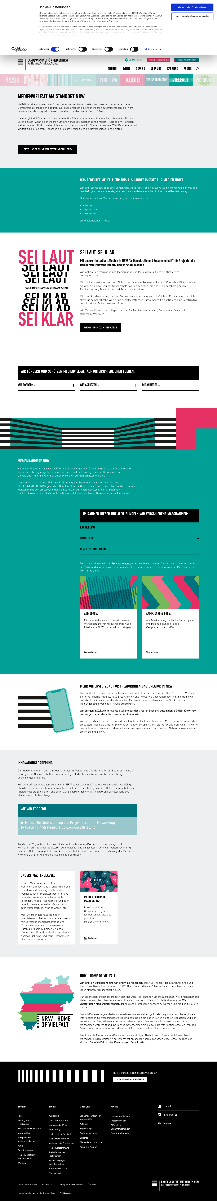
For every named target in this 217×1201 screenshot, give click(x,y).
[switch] (83, 49)
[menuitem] (112, 70)
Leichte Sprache (136, 59)
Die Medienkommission (91, 1142)
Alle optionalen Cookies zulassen (192, 7)
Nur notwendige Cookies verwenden (192, 16)
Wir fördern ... (27, 385)
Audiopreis (54, 1115)
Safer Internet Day (58, 1168)
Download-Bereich (120, 1133)
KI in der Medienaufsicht (29, 1128)
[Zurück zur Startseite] (43, 65)
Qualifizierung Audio (93, 549)
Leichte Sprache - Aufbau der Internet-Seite (36, 1193)
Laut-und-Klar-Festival (60, 1134)
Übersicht (92, 1184)
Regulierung (86, 1128)
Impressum (47, 1184)
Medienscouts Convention (61, 1143)
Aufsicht (84, 1123)
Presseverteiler (118, 1120)
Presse (114, 1106)
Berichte (84, 1137)
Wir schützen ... (89, 385)
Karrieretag (87, 527)
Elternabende (55, 1173)
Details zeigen (150, 49)
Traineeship (87, 538)
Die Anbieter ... (151, 385)
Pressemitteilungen (120, 1116)
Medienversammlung (59, 1147)
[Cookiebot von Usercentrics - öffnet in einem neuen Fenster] (19, 49)
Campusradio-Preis (58, 1124)
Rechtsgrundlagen (88, 1133)
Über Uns (85, 1106)
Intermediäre (24, 1133)
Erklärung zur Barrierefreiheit (70, 1184)
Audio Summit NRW (58, 1120)
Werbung (22, 1162)
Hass (20, 1115)
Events (52, 1106)
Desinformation (25, 1150)
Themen (22, 1106)
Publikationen (65, 1193)
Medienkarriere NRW (59, 1138)
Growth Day (54, 1129)
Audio (20, 1145)
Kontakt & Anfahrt (88, 1146)
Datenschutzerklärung (27, 1184)
